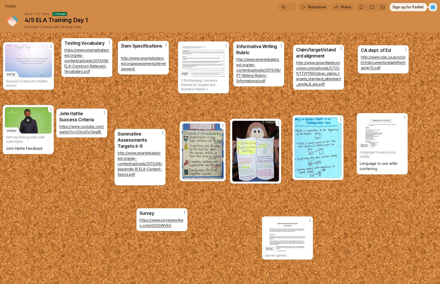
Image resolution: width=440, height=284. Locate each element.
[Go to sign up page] (433, 7)
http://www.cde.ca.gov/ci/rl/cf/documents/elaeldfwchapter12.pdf (383, 62)
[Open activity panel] (361, 7)
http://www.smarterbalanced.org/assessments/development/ (143, 63)
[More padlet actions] (383, 7)
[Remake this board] (372, 7)
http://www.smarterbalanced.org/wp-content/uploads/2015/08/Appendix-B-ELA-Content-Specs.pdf (140, 163)
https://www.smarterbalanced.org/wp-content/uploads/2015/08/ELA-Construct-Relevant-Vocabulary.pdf (86, 60)
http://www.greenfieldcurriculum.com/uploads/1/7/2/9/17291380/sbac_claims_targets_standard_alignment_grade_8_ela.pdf (318, 73)
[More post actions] (104, 112)
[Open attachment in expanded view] (318, 147)
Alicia (28, 14)
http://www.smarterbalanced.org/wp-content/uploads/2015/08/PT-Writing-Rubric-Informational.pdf (258, 70)
